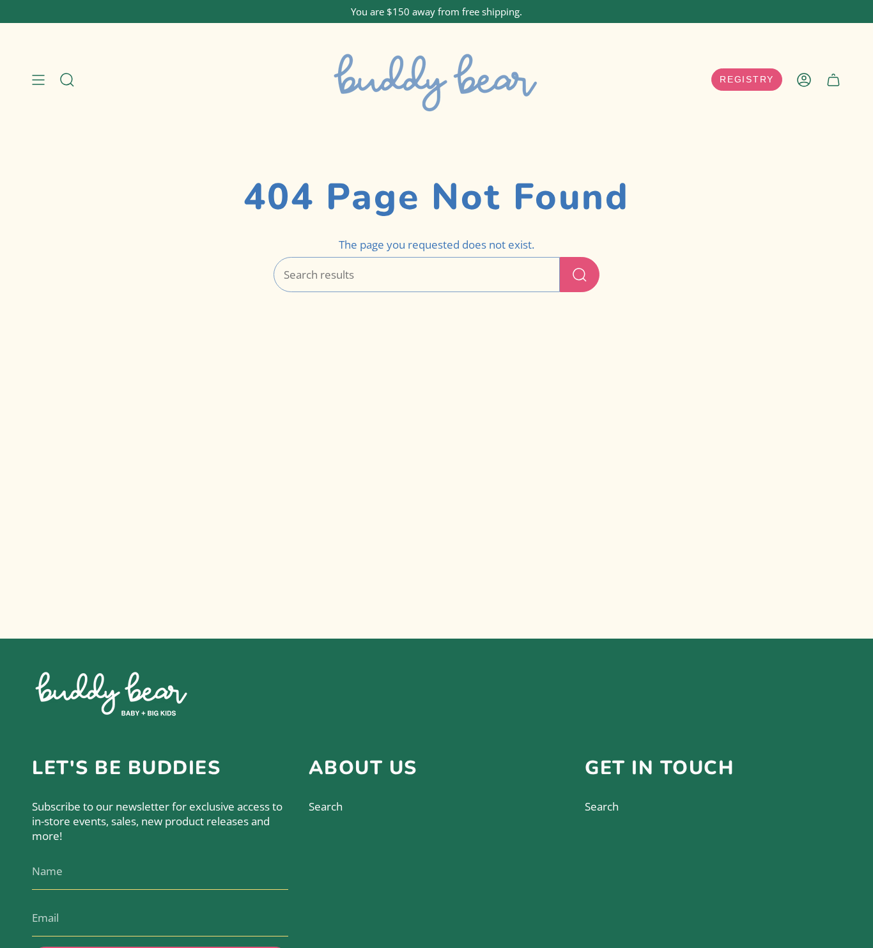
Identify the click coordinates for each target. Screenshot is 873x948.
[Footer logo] (112, 691)
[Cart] (833, 80)
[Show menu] (38, 80)
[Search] (579, 274)
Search (326, 806)
